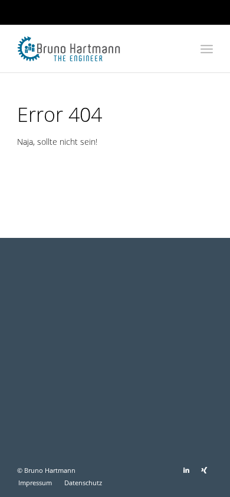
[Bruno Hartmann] (95, 48)
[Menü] (207, 49)
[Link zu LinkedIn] (186, 470)
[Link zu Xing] (204, 470)
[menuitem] (207, 49)
